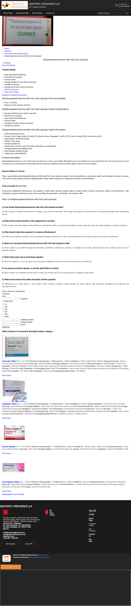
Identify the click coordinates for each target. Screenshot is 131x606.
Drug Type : (41, 364)
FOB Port (8, 134)
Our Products (37, 13)
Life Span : (10, 368)
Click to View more (11, 89)
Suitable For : (87, 361)
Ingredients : (11, 366)
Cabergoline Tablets (9, 404)
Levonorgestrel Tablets (10, 482)
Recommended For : (98, 364)
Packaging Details (11, 148)
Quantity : (20, 371)
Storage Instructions (12, 123)
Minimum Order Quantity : (41, 361)
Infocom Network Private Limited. (39, 557)
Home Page (7, 13)
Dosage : (117, 364)
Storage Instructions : (106, 404)
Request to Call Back (9, 95)
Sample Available (11, 144)
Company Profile (22, 13)
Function (8, 121)
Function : (53, 366)
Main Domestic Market (13, 151)
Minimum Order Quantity (14, 105)
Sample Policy (10, 146)
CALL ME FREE (18, 494)
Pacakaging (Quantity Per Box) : (69, 371)
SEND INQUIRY (7, 494)
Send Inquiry (22, 95)
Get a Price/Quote (8, 65)
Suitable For (9, 125)
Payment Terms (10, 136)
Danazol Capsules (8, 446)
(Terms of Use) (42, 555)
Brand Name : (98, 366)
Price (6, 102)
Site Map (90, 540)
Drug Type (8, 118)
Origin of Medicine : (28, 368)
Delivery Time (10, 141)
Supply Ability (10, 139)
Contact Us (50, 13)
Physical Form (10, 116)
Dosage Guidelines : (71, 364)
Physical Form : (61, 361)
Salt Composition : (41, 371)
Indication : (85, 411)
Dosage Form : (120, 366)
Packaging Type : (49, 368)
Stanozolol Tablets (9, 361)
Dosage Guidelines (11, 113)
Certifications (10, 153)
